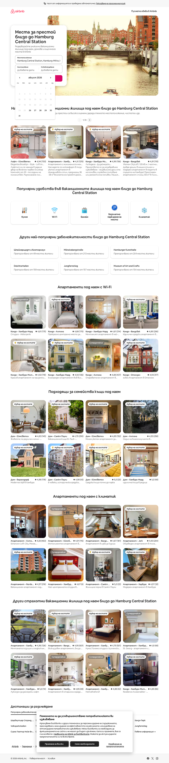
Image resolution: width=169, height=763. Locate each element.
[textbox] (27, 70)
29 (45, 110)
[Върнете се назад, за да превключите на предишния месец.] (20, 77)
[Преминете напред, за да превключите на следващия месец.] (50, 77)
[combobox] (38, 60)
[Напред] (89, 120)
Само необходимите (84, 744)
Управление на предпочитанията (115, 745)
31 (19, 116)
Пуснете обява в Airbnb (144, 11)
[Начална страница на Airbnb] (17, 11)
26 (30, 110)
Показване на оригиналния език (110, 3)
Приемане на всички (54, 744)
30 (51, 110)
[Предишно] (79, 120)
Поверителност (37, 758)
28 (40, 110)
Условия (51, 758)
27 (35, 110)
